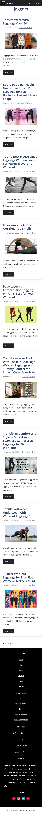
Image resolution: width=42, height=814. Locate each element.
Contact (21, 739)
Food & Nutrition (21, 714)
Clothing (21, 686)
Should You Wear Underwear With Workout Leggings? (16, 512)
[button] (29, 3)
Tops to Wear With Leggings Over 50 (16, 21)
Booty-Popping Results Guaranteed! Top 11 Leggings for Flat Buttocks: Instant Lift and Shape (21, 92)
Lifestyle (21, 676)
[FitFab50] (3, 3)
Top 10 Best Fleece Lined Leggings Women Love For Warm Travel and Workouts (20, 161)
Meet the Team (21, 752)
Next (13, 643)
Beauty (21, 681)
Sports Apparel (21, 693)
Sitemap (21, 758)
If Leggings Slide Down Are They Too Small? (18, 227)
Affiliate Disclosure (21, 733)
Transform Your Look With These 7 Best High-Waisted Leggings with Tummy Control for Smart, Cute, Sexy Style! (19, 365)
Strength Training (21, 704)
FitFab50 (9, 3)
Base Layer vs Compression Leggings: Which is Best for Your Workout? (19, 291)
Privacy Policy (21, 746)
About (21, 660)
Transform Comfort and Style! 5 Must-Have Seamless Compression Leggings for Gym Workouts (19, 440)
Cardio (21, 698)
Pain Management (21, 720)
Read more (8, 72)
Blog (21, 665)
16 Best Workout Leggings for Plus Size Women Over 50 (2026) (19, 577)
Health (21, 709)
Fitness (21, 670)
